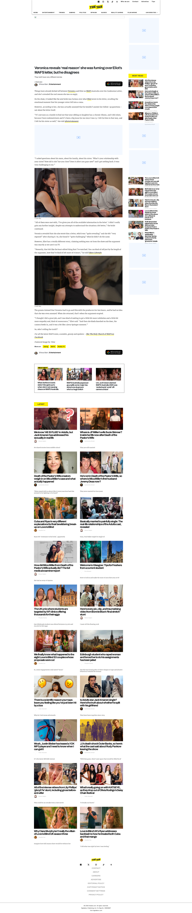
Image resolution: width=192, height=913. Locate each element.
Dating (46, 346)
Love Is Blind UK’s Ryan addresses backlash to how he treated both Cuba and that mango (100, 834)
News (36, 12)
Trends (62, 12)
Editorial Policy (96, 883)
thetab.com (92, 905)
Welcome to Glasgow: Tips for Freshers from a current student (101, 566)
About (96, 872)
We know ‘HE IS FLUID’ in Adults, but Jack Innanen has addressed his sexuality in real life (53, 435)
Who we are (125, 1)
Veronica (72, 91)
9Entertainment (71, 121)
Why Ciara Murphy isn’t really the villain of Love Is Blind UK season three (54, 832)
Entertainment (48, 12)
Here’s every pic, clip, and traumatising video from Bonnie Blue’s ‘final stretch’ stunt (100, 611)
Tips (153, 1)
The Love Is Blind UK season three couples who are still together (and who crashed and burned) (152, 181)
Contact (135, 1)
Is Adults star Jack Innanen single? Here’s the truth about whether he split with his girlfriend (100, 702)
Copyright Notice (96, 887)
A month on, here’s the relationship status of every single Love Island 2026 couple (152, 105)
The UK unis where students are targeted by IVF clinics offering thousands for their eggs (51, 611)
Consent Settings (96, 891)
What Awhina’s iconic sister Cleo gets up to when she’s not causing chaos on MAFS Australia (48, 386)
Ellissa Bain (43, 84)
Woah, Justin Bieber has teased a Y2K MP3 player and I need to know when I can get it (54, 746)
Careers (96, 876)
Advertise (145, 1)
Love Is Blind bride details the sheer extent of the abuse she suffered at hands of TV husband (151, 215)
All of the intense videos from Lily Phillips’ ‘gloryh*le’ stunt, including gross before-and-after (55, 790)
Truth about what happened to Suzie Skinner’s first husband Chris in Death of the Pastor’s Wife (152, 226)
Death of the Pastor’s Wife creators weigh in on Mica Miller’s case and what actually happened (55, 479)
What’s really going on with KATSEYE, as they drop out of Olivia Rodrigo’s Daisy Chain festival (101, 790)
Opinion (94, 12)
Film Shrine (132, 12)
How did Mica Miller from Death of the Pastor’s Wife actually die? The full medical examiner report (53, 568)
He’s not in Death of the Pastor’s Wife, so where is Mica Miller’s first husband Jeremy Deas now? (101, 479)
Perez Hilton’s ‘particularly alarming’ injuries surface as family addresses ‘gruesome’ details (151, 237)
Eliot (89, 99)
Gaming (72, 12)
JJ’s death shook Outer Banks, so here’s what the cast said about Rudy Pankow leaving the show (101, 746)
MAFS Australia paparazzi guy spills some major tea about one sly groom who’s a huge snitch (77, 386)
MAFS (88, 91)
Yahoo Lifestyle (95, 253)
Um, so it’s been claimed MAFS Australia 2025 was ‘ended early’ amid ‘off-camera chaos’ (106, 386)
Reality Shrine (117, 12)
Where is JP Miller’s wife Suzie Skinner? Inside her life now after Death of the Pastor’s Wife (101, 435)
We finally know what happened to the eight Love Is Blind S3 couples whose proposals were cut (54, 657)
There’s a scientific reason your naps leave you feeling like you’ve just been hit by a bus (55, 702)
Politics (82, 12)
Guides (104, 12)
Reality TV (61, 346)
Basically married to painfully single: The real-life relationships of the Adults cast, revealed (101, 524)
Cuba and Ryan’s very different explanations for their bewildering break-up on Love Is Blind (55, 524)
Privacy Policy (96, 895)
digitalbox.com (97, 910)
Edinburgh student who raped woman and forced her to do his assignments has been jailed (100, 657)
